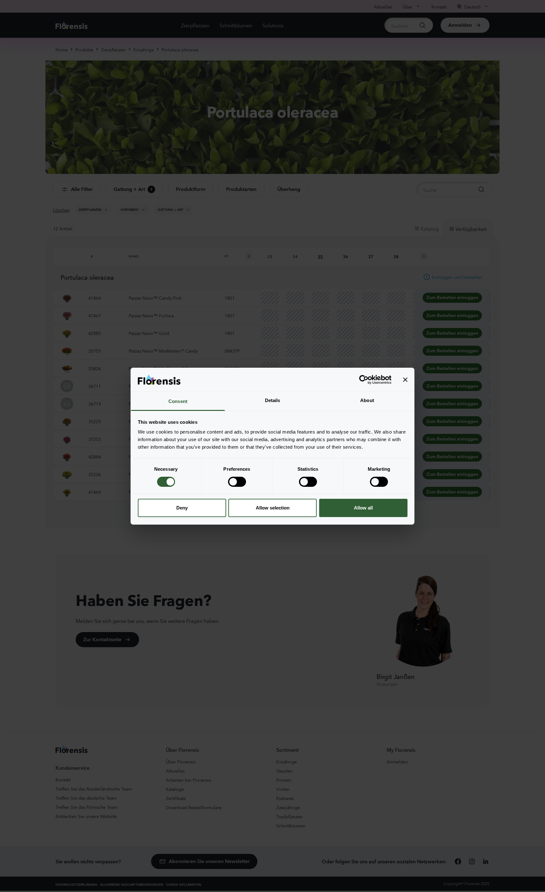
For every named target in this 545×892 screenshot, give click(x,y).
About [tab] (367, 400)
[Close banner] (405, 379)
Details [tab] (272, 400)
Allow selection (273, 507)
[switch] (237, 482)
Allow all (363, 507)
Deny (182, 507)
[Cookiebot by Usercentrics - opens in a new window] (363, 379)
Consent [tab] (177, 401)
